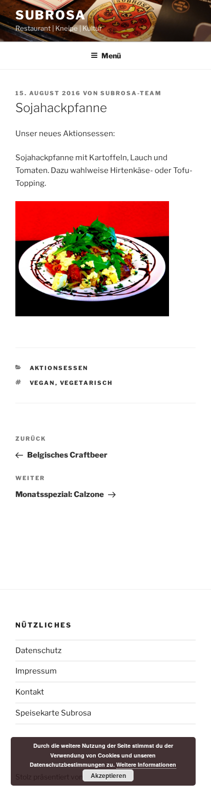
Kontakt (29, 692)
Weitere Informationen (146, 764)
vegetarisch (86, 382)
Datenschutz (38, 650)
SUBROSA (50, 15)
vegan (42, 382)
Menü (111, 55)
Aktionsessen (59, 368)
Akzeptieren (108, 775)
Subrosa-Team (131, 93)
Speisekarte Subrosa (53, 713)
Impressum (36, 671)
